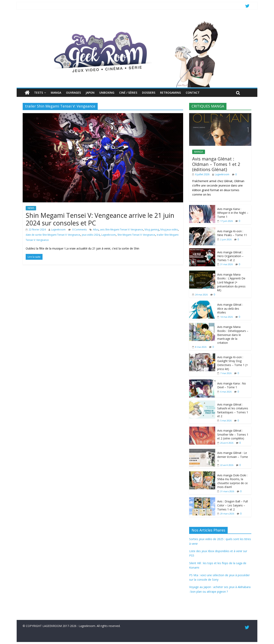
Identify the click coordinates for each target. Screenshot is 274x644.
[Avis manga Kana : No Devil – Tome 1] (202, 381)
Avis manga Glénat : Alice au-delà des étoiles (230, 308)
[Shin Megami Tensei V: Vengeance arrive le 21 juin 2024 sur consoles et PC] (103, 115)
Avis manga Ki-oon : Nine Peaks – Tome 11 (232, 233)
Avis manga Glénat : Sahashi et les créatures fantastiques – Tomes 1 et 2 (232, 410)
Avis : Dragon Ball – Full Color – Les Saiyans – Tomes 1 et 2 (232, 505)
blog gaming (152, 229)
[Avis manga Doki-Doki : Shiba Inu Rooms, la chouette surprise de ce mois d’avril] (202, 473)
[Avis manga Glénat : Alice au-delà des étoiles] (202, 303)
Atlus (95, 229)
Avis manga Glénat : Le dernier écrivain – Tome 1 (232, 456)
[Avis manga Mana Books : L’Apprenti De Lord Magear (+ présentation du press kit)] (202, 273)
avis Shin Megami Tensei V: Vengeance (121, 229)
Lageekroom (58, 229)
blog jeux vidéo (169, 229)
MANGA (56, 92)
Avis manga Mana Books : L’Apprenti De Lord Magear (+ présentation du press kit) (231, 282)
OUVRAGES (73, 92)
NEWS (31, 208)
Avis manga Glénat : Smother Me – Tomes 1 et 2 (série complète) (232, 434)
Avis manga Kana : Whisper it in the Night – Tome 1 (232, 213)
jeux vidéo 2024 (91, 234)
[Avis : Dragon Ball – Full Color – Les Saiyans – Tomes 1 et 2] (202, 499)
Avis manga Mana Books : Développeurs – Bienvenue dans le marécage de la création (232, 334)
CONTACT (193, 92)
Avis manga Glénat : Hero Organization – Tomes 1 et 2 (230, 256)
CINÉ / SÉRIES (128, 92)
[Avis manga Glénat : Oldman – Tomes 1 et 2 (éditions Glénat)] (220, 115)
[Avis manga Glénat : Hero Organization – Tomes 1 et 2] (202, 250)
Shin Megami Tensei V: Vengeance (136, 234)
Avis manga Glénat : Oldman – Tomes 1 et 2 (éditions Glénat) (216, 164)
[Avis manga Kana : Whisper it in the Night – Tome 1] (202, 207)
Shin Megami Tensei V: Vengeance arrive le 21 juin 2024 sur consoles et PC (100, 219)
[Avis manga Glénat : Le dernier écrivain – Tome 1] (202, 451)
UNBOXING (106, 92)
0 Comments (79, 229)
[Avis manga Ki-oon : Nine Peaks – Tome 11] (202, 229)
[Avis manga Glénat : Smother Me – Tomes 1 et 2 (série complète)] (202, 429)
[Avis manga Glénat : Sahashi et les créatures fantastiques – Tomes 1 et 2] (202, 403)
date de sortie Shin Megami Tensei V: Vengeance (53, 234)
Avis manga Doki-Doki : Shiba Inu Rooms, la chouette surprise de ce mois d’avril (232, 481)
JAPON (90, 92)
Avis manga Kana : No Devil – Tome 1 (231, 385)
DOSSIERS (148, 92)
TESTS (38, 92)
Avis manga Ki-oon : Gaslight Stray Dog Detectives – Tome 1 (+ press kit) (232, 363)
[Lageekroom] (137, 21)
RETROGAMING (170, 92)
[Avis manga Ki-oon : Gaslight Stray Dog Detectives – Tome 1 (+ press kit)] (202, 355)
